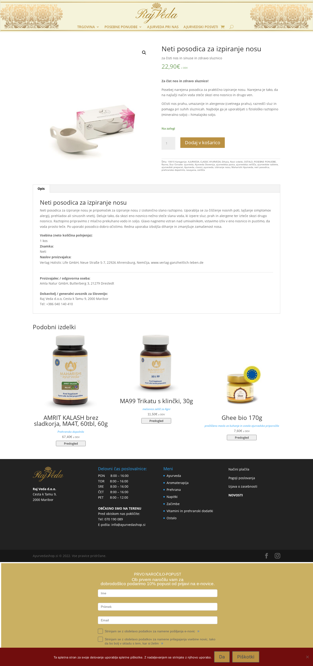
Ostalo (171, 518)
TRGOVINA (86, 27)
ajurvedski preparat (172, 167)
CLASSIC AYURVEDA (210, 161)
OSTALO (248, 161)
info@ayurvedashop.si (128, 524)
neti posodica (261, 167)
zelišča (201, 169)
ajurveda (189, 164)
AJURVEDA (193, 161)
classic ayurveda (204, 167)
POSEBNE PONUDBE (120, 27)
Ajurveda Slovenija (205, 164)
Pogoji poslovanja (241, 478)
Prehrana (174, 489)
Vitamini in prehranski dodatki (190, 511)
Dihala (225, 161)
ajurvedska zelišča (246, 164)
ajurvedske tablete (267, 164)
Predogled (71, 443)
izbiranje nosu (222, 167)
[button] (144, 53)
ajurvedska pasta (225, 164)
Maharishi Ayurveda (242, 167)
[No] (307, 657)
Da (222, 657)
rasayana (191, 169)
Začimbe (173, 504)
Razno (165, 164)
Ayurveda (189, 167)
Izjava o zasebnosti (242, 486)
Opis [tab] (41, 188)
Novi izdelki (236, 161)
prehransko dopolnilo (173, 169)
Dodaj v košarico (202, 142)
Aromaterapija (178, 483)
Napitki (172, 497)
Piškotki (245, 657)
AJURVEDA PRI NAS (162, 27)
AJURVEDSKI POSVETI (201, 27)
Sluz (171, 164)
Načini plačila (238, 469)
